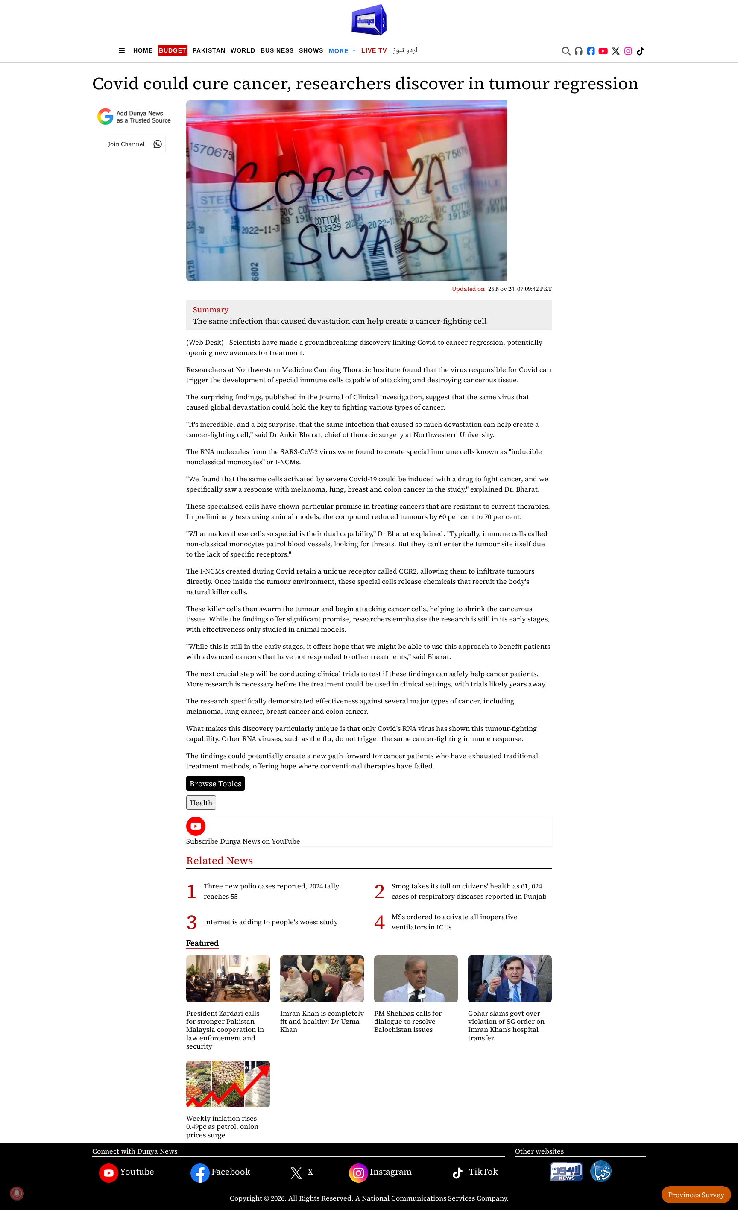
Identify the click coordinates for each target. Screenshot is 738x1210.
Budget (173, 50)
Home (143, 50)
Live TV (374, 50)
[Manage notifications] (16, 1193)
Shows (311, 50)
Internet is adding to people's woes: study (271, 921)
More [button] (340, 50)
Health (201, 802)
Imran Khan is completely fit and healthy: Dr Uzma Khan (322, 1021)
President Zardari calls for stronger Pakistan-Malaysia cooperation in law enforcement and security (225, 1029)
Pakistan (209, 50)
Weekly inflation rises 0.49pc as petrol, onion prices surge (222, 1126)
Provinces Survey (696, 1194)
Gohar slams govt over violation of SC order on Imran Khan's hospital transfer (506, 1025)
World (243, 50)
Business (277, 50)
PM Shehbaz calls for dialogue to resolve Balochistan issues (408, 1021)
